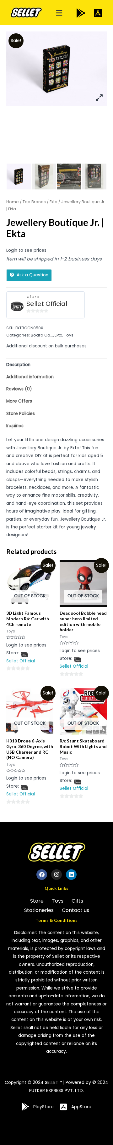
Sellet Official (46, 304)
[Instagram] (56, 874)
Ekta (53, 201)
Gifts (77, 900)
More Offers (19, 401)
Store (37, 900)
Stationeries (39, 910)
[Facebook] (41, 874)
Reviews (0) (19, 389)
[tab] (56, 365)
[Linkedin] (71, 874)
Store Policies (20, 414)
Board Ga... (42, 335)
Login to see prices (26, 250)
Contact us (75, 910)
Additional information (30, 377)
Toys (68, 335)
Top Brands (34, 201)
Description (18, 365)
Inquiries (15, 426)
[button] (59, 13)
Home (12, 201)
